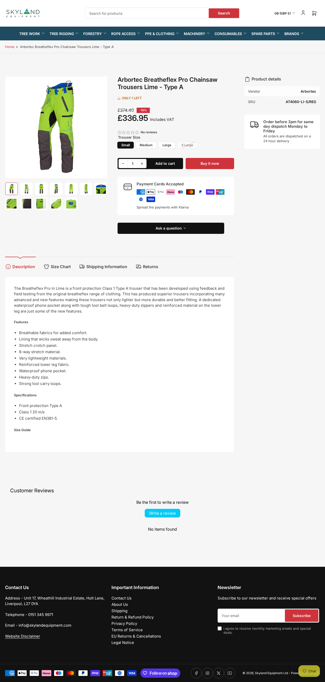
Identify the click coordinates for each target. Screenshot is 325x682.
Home (9, 47)
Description (23, 266)
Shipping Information (106, 266)
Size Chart (61, 266)
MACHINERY (194, 33)
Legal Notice (122, 642)
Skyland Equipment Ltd (271, 673)
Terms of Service (127, 629)
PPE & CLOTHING (159, 33)
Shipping (119, 610)
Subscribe (302, 615)
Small (125, 145)
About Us (119, 604)
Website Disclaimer (22, 636)
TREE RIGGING (62, 33)
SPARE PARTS (263, 33)
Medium (146, 145)
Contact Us (121, 598)
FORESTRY (92, 33)
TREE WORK (29, 33)
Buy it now (210, 163)
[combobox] (162, 13)
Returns (150, 266)
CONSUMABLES (228, 33)
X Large (187, 145)
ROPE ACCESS (123, 33)
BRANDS (291, 33)
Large (166, 145)
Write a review (162, 513)
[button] (128, 132)
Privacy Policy (124, 623)
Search (224, 13)
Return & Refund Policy (132, 617)
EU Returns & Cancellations (136, 636)
